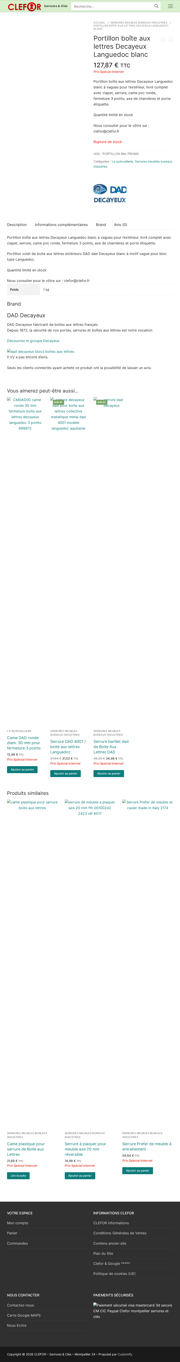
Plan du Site (103, 1253)
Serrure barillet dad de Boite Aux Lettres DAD (111, 746)
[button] (22, 769)
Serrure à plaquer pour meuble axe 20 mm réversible (85, 1149)
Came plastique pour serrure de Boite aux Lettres (26, 1149)
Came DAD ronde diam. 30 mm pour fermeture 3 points (24, 743)
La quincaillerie (122, 161)
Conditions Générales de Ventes (119, 1233)
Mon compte (17, 1223)
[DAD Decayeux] (110, 195)
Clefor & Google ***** (111, 1263)
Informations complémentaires (61, 224)
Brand (101, 224)
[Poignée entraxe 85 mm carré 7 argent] (163, 39)
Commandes (17, 1243)
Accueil (99, 22)
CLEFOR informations (111, 1223)
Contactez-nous (20, 1305)
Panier (12, 1233)
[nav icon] (170, 6)
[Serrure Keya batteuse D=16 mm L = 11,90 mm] (170, 39)
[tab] (17, 225)
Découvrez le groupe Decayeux (33, 341)
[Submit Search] (156, 6)
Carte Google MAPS (24, 1315)
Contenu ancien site (109, 1243)
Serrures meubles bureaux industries (139, 22)
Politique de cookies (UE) (114, 1273)
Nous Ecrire (16, 1325)
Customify (125, 1354)
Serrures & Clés (56, 6)
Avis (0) (120, 224)
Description (17, 224)
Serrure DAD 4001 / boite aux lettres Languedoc (68, 746)
